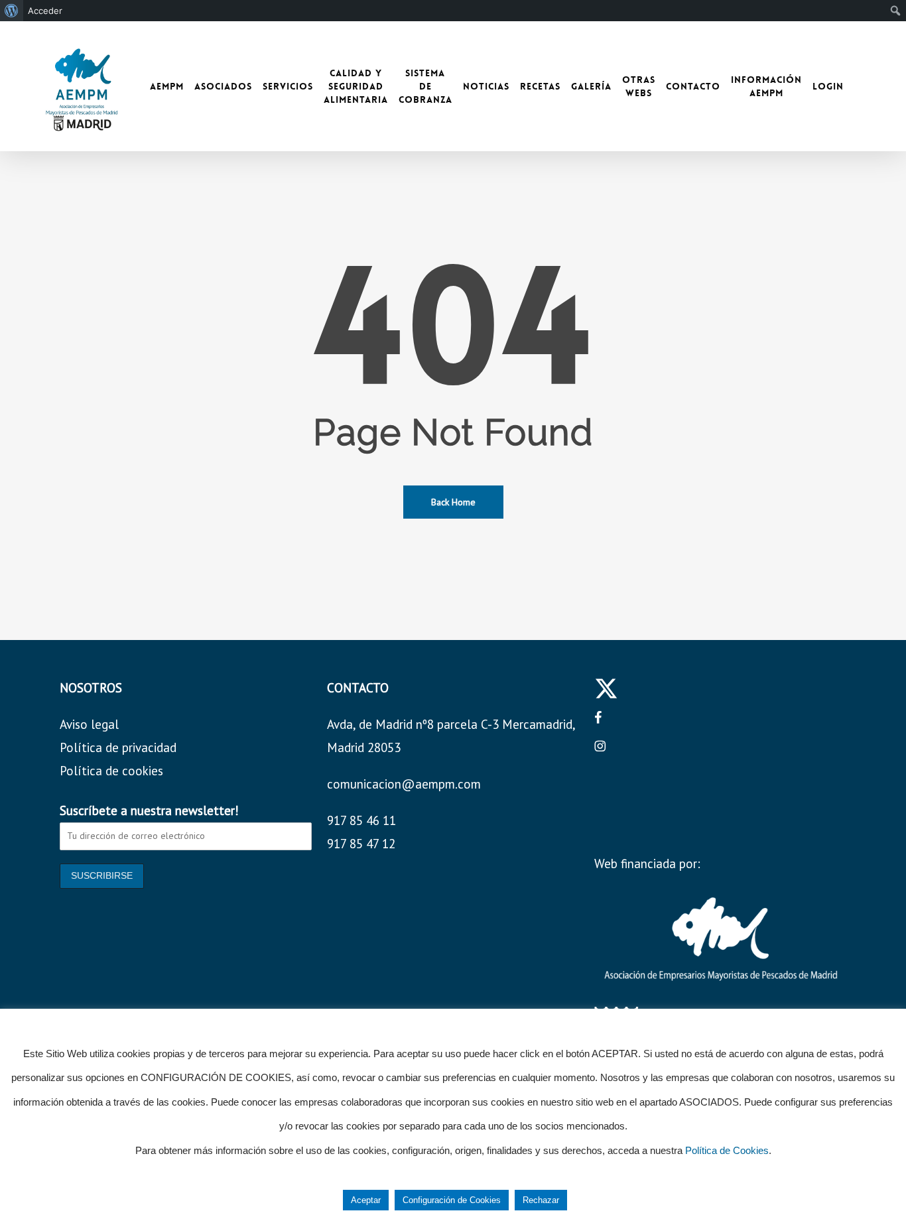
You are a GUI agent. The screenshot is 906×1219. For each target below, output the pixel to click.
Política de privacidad (118, 747)
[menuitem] (11, 10)
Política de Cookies (727, 1150)
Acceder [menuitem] (45, 10)
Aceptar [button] (366, 1200)
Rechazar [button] (541, 1200)
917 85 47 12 (361, 844)
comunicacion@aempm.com (404, 784)
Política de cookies (111, 771)
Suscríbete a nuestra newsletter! (149, 810)
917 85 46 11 (361, 820)
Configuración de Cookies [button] (452, 1200)
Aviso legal (89, 724)
